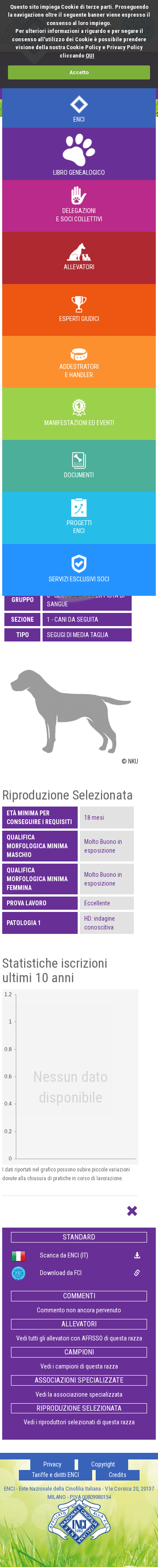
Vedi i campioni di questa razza (79, 1366)
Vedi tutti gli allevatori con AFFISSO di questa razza (79, 1338)
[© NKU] (70, 702)
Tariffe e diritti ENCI (55, 1474)
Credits (117, 1474)
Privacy (52, 1464)
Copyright (103, 1464)
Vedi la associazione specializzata (79, 1394)
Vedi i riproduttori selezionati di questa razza (79, 1422)
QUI (90, 55)
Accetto (79, 72)
